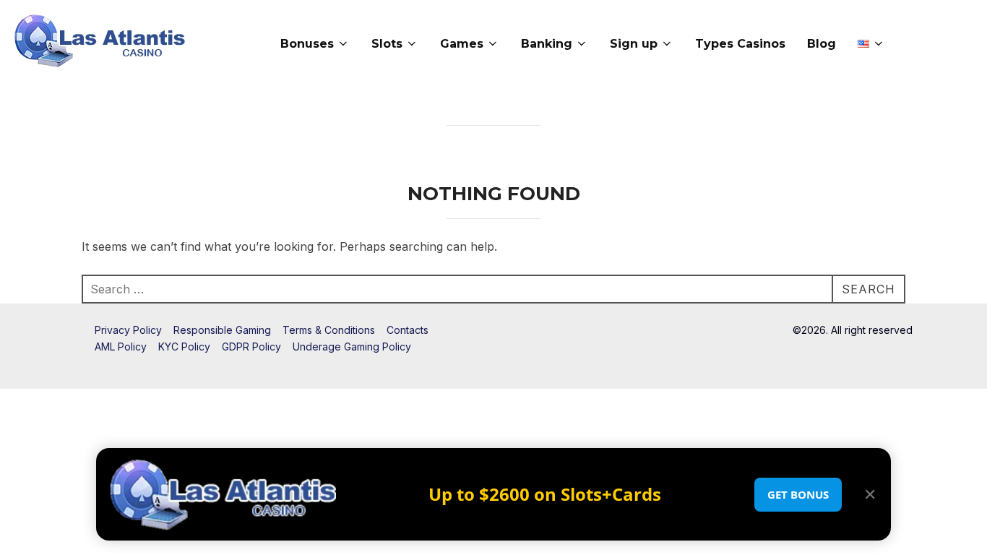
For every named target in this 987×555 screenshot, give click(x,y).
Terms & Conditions (329, 330)
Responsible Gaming (222, 330)
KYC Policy (184, 346)
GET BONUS (798, 494)
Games (461, 44)
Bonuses (307, 44)
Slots (386, 44)
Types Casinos (740, 44)
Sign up (634, 44)
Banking (546, 44)
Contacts (407, 330)
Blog (821, 44)
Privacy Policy (128, 330)
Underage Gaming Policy (352, 346)
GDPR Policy (251, 346)
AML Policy (121, 346)
